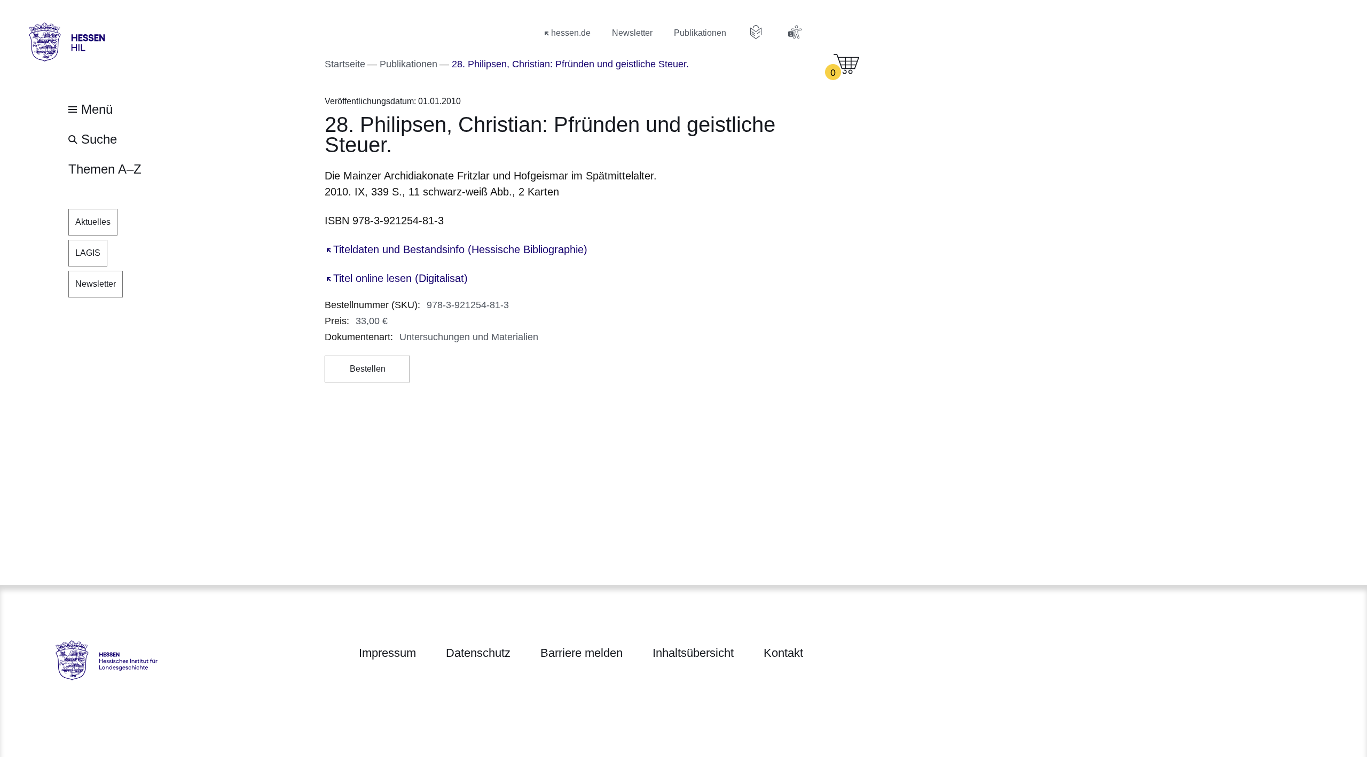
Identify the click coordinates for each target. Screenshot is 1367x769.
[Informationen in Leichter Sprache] (756, 32)
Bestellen (368, 368)
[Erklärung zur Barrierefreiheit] (794, 32)
